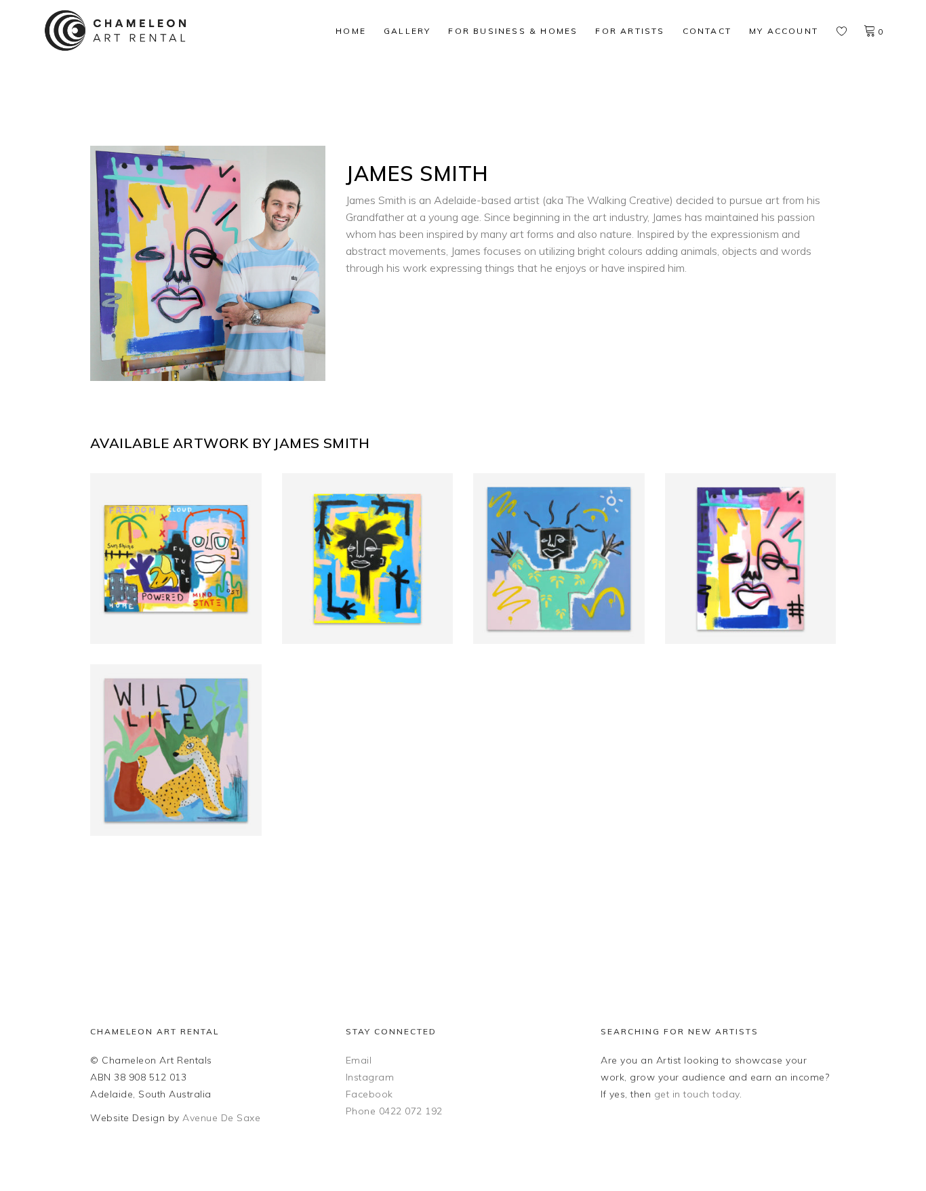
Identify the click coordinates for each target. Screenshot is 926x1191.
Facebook (369, 1094)
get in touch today (697, 1094)
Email (359, 1060)
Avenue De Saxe (221, 1118)
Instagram (370, 1077)
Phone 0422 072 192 (394, 1111)
